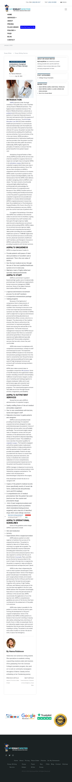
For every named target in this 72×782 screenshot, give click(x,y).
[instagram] (13, 755)
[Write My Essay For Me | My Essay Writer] (17, 9)
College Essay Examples (17, 61)
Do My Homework (53, 760)
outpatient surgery (11, 443)
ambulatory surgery (15, 163)
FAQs (9, 33)
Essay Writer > (9, 53)
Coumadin (18, 557)
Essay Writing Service (21, 53)
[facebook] (6, 755)
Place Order (13, 27)
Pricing (27, 760)
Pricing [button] (10, 24)
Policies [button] (11, 30)
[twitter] (9, 755)
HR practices (25, 370)
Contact (11, 40)
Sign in (3, 778)
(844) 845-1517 (36, 2)
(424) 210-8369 (52, 2)
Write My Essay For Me (28, 27)
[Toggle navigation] (66, 9)
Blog (9, 36)
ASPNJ (12, 102)
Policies (43, 760)
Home (9, 14)
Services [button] (11, 17)
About (10, 21)
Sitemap (65, 764)
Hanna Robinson (16, 73)
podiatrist (9, 113)
